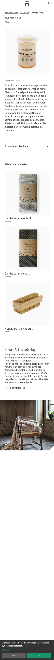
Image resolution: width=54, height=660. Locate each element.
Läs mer (5, 650)
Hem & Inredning (11, 12)
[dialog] (27, 650)
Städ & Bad (24, 12)
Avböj (14, 655)
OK (39, 655)
